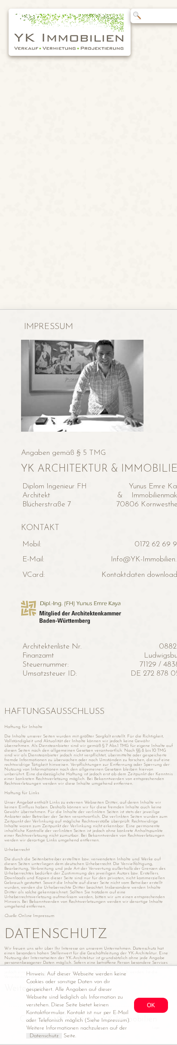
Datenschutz (44, 1036)
